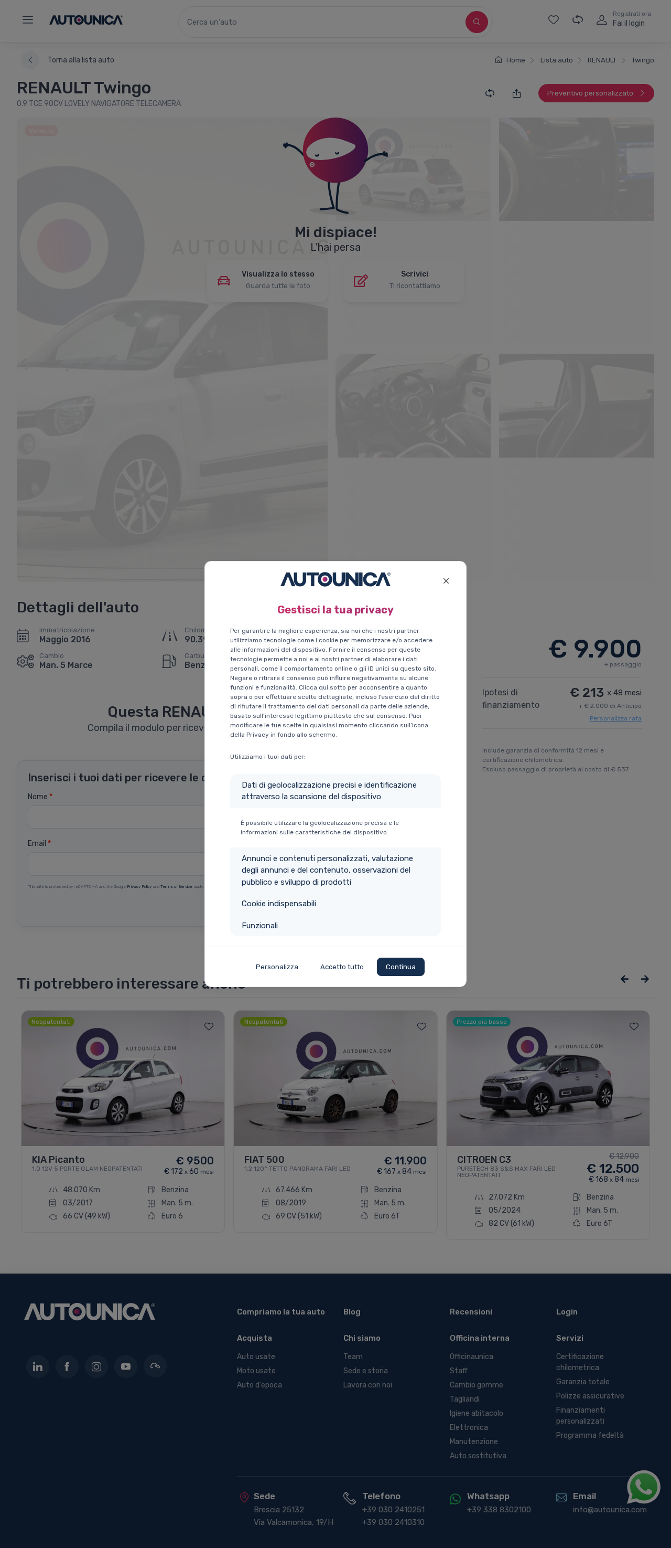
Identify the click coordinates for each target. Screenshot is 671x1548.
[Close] (446, 579)
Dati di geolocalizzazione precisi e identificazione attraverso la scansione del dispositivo (329, 791)
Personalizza (277, 967)
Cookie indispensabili (279, 903)
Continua (401, 967)
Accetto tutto (342, 967)
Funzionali (260, 925)
